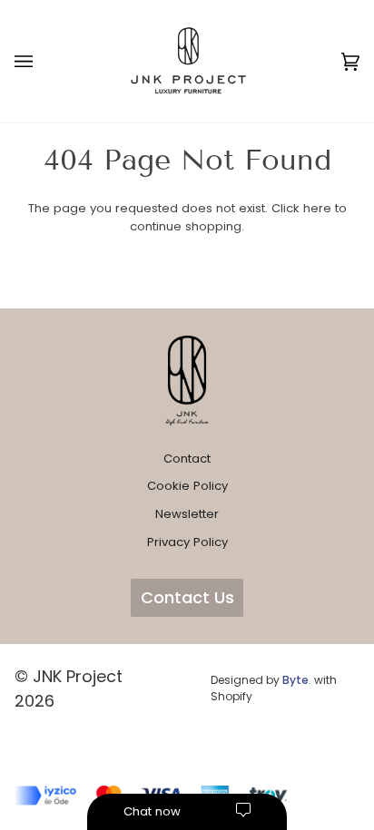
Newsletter (187, 513)
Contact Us (187, 597)
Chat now (152, 811)
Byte (295, 680)
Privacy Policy (187, 542)
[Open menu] (42, 61)
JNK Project (78, 676)
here (317, 208)
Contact (187, 458)
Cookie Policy (187, 485)
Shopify (231, 696)
